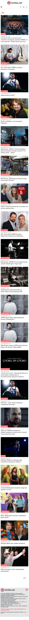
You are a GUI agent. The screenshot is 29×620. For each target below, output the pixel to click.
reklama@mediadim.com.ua (22, 601)
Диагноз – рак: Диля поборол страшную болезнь (12, 403)
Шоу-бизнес (4, 63)
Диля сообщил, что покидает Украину (11, 122)
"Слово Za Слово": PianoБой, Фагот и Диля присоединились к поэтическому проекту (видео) (14, 375)
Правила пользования (5, 609)
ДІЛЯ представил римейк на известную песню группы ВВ (11, 290)
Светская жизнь (5, 483)
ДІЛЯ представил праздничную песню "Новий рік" (12, 318)
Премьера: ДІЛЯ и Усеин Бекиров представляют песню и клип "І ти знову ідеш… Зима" (13, 151)
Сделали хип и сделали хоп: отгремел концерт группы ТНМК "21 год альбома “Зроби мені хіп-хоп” (14, 39)
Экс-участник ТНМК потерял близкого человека (11, 68)
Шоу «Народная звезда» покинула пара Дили (13, 516)
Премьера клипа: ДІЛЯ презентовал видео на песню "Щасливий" (14, 346)
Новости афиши (5, 145)
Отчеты (3, 33)
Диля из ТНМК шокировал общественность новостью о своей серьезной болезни (14, 432)
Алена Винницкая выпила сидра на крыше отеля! (14, 488)
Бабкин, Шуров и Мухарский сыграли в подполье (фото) (11, 461)
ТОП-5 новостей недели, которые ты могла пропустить (14, 207)
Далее (24, 578)
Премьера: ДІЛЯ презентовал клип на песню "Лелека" (14, 179)
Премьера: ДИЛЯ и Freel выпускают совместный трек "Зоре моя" (14, 263)
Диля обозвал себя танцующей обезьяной (12, 570)
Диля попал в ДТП (7, 95)
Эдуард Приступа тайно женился (13, 543)
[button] (23, 7)
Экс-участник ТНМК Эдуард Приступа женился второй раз (12, 235)
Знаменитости (5, 511)
